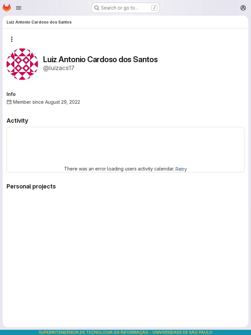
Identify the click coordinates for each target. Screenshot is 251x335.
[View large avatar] (22, 63)
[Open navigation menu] (18, 8)
